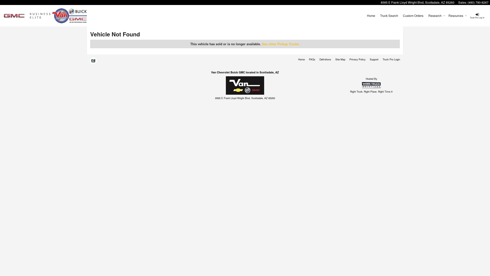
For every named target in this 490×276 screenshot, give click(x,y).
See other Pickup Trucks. (281, 44)
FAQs (312, 59)
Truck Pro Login (391, 59)
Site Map (340, 59)
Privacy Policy (358, 59)
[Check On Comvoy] (93, 61)
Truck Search (389, 15)
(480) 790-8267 (478, 2)
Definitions (325, 59)
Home (371, 15)
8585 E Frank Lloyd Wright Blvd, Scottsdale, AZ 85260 (417, 2)
